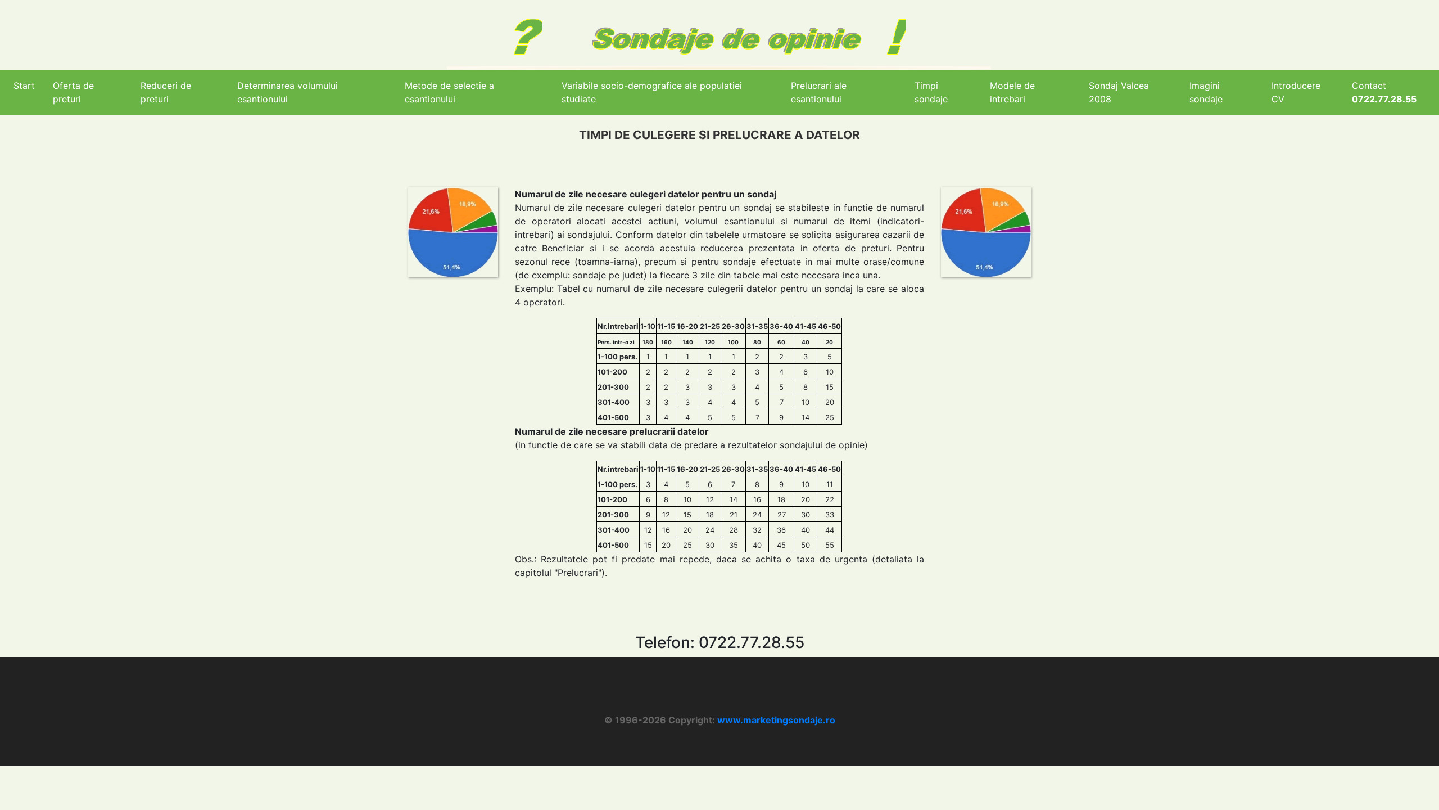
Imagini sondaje (1206, 92)
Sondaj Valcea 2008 (1119, 92)
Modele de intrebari (1012, 92)
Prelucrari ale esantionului (819, 92)
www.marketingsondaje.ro (776, 720)
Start (24, 85)
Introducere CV (1295, 92)
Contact (1384, 92)
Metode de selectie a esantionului (449, 92)
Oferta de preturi (73, 92)
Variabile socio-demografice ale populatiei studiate (652, 92)
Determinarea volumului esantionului (287, 92)
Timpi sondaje (931, 92)
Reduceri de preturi (166, 92)
